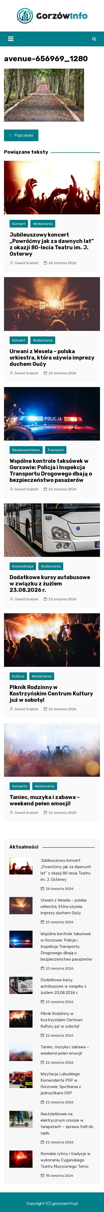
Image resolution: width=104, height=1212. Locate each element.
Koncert (18, 224)
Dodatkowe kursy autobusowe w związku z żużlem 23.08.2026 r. (50, 583)
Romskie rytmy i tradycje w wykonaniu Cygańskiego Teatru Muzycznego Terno (65, 1160)
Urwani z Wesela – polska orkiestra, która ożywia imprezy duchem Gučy (52, 357)
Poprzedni (24, 135)
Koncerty (19, 786)
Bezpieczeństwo (26, 450)
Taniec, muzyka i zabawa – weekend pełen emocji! (45, 800)
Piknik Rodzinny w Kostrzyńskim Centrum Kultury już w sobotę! (51, 693)
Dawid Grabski (26, 263)
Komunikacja (22, 566)
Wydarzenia (43, 224)
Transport (56, 450)
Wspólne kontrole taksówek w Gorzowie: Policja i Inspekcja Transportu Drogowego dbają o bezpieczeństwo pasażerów (51, 470)
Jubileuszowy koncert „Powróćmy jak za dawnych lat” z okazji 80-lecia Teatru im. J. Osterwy (52, 244)
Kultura (18, 676)
